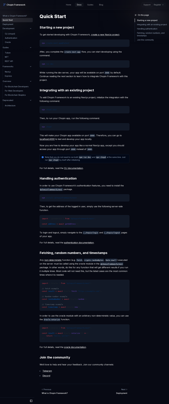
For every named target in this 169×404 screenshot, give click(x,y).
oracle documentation (75, 347)
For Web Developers (14, 91)
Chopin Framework (16, 4)
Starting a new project (57, 27)
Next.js (8, 72)
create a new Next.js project (105, 34)
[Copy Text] (126, 43)
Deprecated (8, 100)
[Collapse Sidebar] (31, 401)
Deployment (8, 24)
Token (8, 53)
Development (8, 28)
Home (68, 5)
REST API (9, 61)
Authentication (11, 38)
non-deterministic (53, 260)
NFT (7, 57)
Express (8, 76)
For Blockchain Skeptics (15, 95)
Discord (46, 375)
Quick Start (8, 20)
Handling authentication (58, 178)
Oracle (8, 42)
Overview (7, 81)
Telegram (47, 371)
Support (147, 5)
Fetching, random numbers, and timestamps (73, 253)
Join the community (55, 357)
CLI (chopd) (10, 34)
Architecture (10, 105)
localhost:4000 (47, 139)
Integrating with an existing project (67, 90)
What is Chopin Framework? (15, 16)
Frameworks (8, 66)
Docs (79, 5)
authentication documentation (79, 242)
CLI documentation (73, 168)
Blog (101, 5)
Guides (90, 5)
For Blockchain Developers (17, 86)
